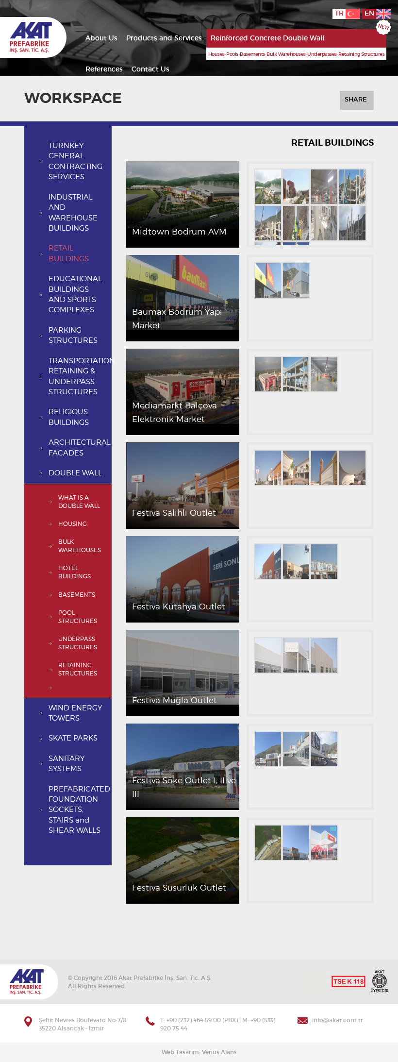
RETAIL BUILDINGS (69, 253)
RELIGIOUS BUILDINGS (69, 417)
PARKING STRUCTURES (73, 335)
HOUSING (72, 524)
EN (370, 13)
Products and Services (164, 38)
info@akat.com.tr (337, 1020)
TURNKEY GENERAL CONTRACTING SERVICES (75, 161)
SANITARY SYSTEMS (66, 764)
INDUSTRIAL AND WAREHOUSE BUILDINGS (73, 213)
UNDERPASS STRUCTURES (77, 643)
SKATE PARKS (73, 738)
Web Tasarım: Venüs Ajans (199, 1052)
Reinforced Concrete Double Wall (267, 38)
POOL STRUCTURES (77, 617)
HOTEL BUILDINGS (74, 572)
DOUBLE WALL (75, 473)
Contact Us (150, 69)
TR (340, 13)
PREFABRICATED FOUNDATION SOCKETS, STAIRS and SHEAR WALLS (79, 810)
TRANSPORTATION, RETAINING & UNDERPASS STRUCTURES (80, 376)
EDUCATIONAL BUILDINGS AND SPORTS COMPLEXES (75, 294)
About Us (101, 38)
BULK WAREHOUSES (79, 546)
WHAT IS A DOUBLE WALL (79, 502)
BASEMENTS (76, 595)
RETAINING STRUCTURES (77, 669)
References (104, 69)
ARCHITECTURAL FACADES (80, 447)
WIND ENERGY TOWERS (75, 713)
